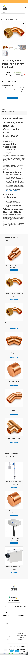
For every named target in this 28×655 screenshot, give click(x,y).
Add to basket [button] (14, 270)
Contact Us (7, 612)
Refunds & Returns (7, 621)
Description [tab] (5, 109)
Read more (14, 487)
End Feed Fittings (18, 18)
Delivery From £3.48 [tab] (7, 114)
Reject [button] (17, 651)
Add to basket (12, 98)
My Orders (7, 639)
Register (7, 634)
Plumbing (7, 18)
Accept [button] (12, 651)
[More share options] (27, 653)
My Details (7, 642)
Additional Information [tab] (8, 111)
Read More (22, 651)
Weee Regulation (7, 615)
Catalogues (21, 615)
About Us (7, 610)
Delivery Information (7, 618)
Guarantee (21, 612)
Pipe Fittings (11, 18)
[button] (26, 12)
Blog (7, 623)
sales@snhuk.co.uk (21, 631)
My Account (7, 636)
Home (2, 18)
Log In (7, 631)
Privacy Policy (21, 610)
